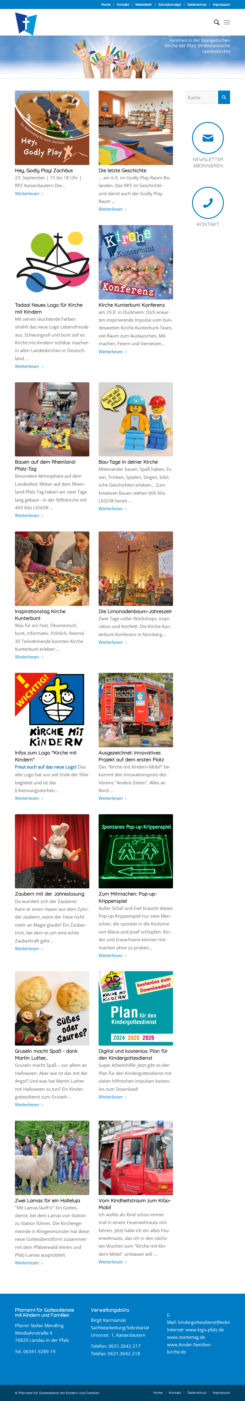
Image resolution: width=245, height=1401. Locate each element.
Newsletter (143, 4)
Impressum (221, 4)
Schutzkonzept (169, 4)
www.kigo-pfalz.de (205, 1330)
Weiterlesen (27, 193)
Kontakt (123, 4)
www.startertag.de (186, 1337)
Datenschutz (196, 4)
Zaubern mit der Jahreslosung (49, 893)
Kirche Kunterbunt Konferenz (132, 305)
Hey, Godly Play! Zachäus (44, 170)
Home (106, 4)
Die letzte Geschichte (122, 170)
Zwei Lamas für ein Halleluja (47, 1200)
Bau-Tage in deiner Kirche (128, 462)
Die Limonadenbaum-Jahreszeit (135, 611)
